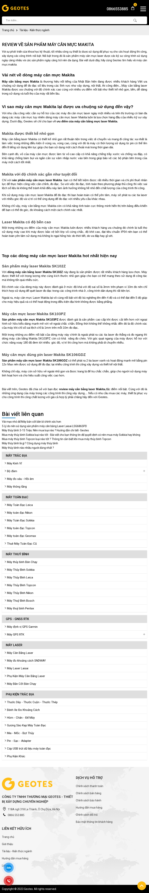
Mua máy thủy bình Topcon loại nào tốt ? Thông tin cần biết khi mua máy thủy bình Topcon (56, 439)
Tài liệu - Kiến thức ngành (34, 30)
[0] (131, 9)
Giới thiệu (7, 844)
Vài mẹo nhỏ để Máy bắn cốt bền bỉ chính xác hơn (31, 421)
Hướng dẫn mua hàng (89, 807)
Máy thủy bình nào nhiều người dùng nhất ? (28, 447)
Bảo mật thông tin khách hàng (94, 821)
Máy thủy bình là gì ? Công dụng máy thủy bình (30, 443)
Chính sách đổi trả (87, 814)
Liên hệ (6, 865)
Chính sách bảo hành (88, 800)
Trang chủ (8, 30)
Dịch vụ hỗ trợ (89, 778)
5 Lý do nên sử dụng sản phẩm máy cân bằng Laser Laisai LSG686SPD (44, 426)
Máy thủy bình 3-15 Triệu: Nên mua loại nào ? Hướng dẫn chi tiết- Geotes (45, 430)
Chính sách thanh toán (89, 786)
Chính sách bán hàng (88, 793)
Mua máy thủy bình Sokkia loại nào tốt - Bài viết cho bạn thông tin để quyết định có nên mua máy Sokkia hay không (71, 434)
